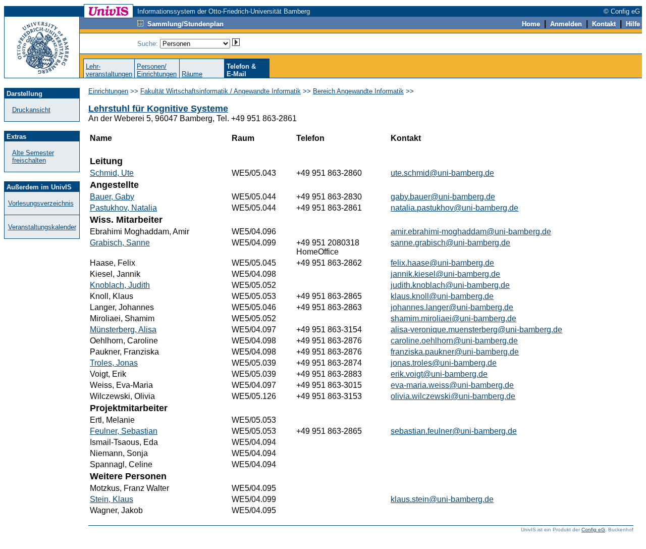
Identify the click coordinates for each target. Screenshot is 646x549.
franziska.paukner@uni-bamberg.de (455, 351)
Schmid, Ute (112, 173)
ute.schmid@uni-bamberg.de (442, 173)
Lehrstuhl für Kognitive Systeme (158, 109)
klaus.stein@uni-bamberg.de (442, 499)
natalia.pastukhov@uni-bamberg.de (454, 208)
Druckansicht (31, 110)
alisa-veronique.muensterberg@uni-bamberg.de (476, 329)
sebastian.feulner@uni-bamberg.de (454, 431)
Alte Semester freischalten (33, 156)
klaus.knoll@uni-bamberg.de (442, 296)
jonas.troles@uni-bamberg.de (444, 363)
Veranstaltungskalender (42, 227)
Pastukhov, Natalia (123, 208)
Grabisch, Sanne (120, 242)
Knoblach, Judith (120, 285)
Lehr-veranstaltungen (109, 70)
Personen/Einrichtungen (157, 70)
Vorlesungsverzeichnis (41, 203)
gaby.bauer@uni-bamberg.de (443, 196)
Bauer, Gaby (112, 196)
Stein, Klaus (111, 499)
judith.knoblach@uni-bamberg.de (450, 285)
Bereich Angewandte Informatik (358, 91)
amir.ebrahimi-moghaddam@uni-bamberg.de (471, 231)
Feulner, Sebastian (123, 431)
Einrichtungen (108, 91)
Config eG (593, 529)
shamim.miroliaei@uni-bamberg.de (453, 318)
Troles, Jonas (114, 363)
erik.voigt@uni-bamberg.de (439, 374)
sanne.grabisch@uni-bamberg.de (450, 242)
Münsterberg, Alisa (123, 329)
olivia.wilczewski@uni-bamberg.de (453, 396)
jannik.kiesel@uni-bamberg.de (445, 274)
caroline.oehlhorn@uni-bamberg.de (454, 340)
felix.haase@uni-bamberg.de (442, 263)
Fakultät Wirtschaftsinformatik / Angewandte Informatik (220, 91)
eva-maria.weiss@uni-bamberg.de (452, 385)
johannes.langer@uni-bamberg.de (452, 307)
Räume (192, 74)
